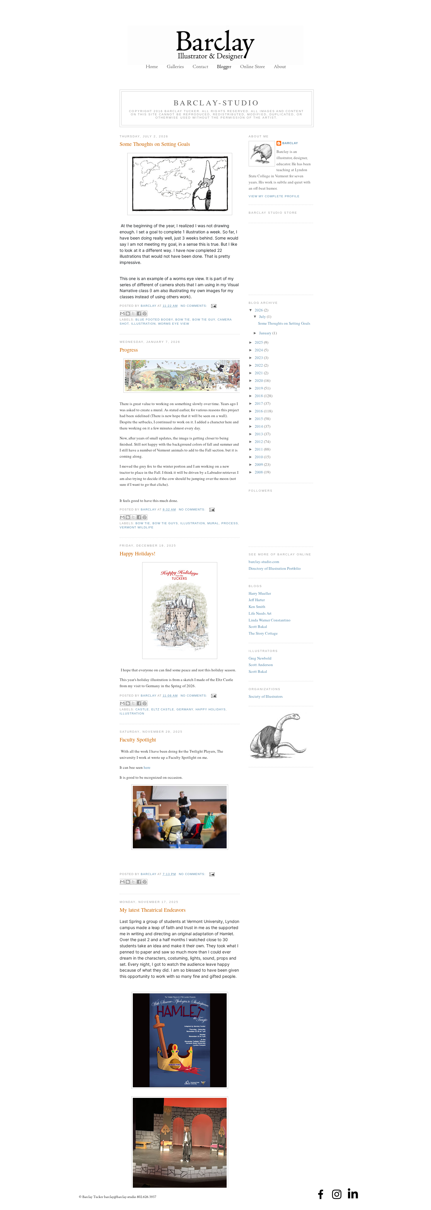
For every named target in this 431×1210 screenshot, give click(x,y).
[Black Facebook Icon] (320, 1194)
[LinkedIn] (353, 1194)
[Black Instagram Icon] (336, 1194)
